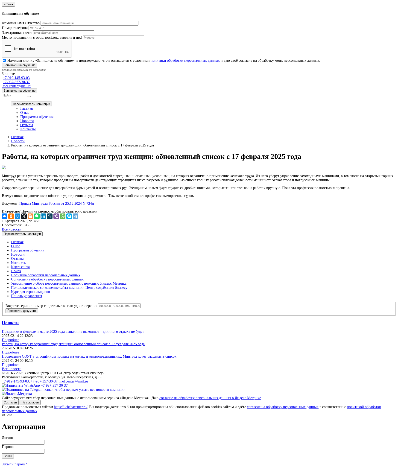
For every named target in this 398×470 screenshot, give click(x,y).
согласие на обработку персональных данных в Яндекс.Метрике (210, 398)
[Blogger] (30, 216)
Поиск (16, 271)
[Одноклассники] (11, 216)
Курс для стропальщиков (30, 292)
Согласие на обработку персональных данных (47, 279)
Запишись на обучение (19, 90)
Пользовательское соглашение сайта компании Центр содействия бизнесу (69, 287)
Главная (26, 108)
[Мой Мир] (17, 216)
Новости (27, 121)
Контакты (28, 129)
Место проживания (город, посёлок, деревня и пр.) (42, 37)
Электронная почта (17, 33)
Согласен (10, 402)
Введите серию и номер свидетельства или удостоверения (51, 306)
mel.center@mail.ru (16, 86)
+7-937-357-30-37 (16, 82)
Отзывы (26, 125)
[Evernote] (37, 216)
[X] (24, 216)
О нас (24, 112)
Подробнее (10, 340)
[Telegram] (75, 216)
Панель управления (26, 296)
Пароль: (8, 447)
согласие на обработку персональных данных (283, 407)
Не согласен (30, 402)
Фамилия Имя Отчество (21, 23)
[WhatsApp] (62, 216)
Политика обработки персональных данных (45, 275)
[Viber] (56, 216)
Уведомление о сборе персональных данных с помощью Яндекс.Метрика (68, 283)
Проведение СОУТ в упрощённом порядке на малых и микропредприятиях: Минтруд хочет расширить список (89, 356)
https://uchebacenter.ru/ (70, 407)
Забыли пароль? (14, 464)
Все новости (11, 229)
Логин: (7, 438)
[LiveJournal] (50, 216)
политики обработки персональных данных (185, 60)
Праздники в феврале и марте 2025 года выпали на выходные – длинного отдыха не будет (73, 331)
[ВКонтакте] (4, 216)
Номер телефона (15, 28)
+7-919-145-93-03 (16, 78)
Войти (8, 456)
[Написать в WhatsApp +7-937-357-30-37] (35, 385)
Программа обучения (36, 117)
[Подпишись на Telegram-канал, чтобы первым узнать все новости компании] (64, 389)
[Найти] (29, 96)
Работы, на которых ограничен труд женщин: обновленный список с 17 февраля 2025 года (73, 344)
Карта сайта (20, 267)
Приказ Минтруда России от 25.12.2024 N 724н (56, 203)
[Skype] (69, 216)
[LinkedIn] (43, 216)
